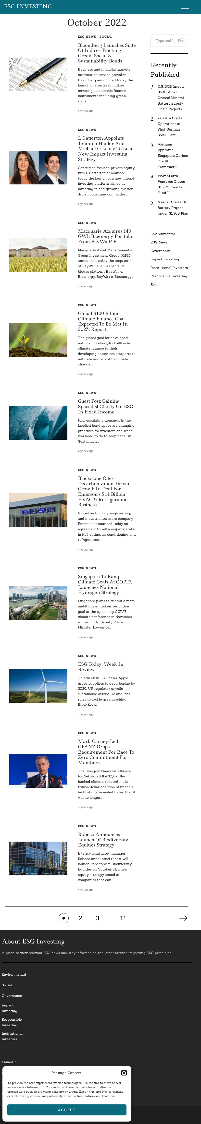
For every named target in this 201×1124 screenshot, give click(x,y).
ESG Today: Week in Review (100, 667)
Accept (67, 1110)
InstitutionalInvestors (12, 1036)
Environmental (163, 234)
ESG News (87, 36)
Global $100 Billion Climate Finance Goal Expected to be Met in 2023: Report (103, 321)
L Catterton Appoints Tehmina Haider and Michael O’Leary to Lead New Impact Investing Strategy (106, 148)
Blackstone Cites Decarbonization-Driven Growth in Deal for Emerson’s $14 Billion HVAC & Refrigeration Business (104, 491)
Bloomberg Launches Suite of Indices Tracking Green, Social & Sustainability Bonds (107, 53)
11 (123, 918)
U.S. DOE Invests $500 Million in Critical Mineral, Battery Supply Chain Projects (171, 97)
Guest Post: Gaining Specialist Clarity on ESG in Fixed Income (105, 406)
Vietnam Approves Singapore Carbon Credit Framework (173, 155)
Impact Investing (165, 259)
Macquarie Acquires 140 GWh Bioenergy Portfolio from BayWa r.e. (105, 236)
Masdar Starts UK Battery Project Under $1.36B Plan (173, 208)
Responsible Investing (169, 276)
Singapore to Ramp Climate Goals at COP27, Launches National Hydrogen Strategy (105, 584)
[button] (124, 1072)
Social (106, 36)
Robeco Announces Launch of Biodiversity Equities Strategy (103, 839)
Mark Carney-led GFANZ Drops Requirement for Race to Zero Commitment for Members (106, 751)
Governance (161, 251)
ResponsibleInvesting (12, 1022)
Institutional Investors (169, 268)
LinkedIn (9, 1062)
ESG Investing (28, 6)
